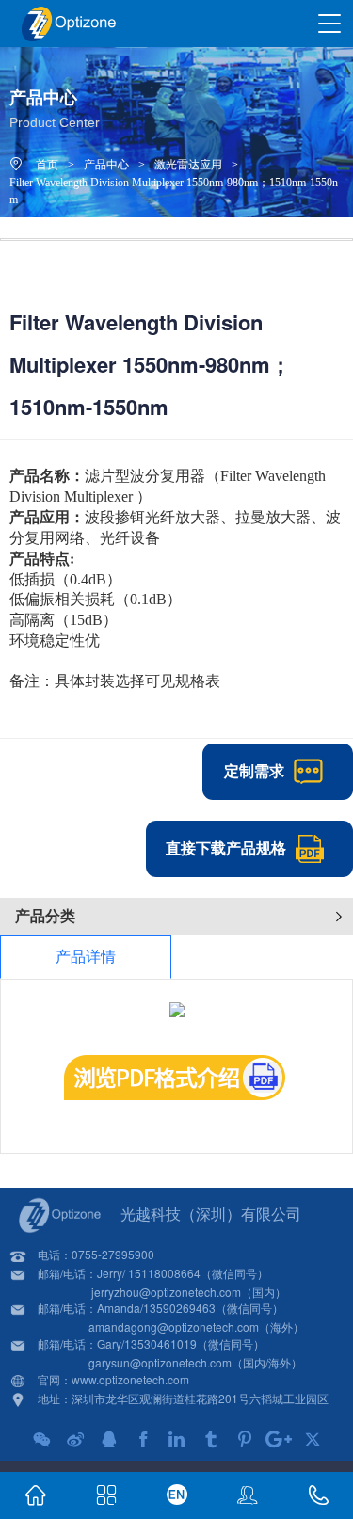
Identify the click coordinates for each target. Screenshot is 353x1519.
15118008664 (164, 1273)
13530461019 (160, 1343)
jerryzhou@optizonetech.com (166, 1292)
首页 (47, 164)
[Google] (279, 1439)
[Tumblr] (211, 1439)
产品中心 (106, 164)
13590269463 (179, 1308)
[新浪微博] (75, 1439)
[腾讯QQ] (109, 1439)
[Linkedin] (177, 1439)
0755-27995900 (113, 1254)
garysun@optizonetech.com (160, 1362)
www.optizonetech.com (130, 1379)
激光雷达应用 (188, 164)
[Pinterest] (245, 1439)
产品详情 (86, 957)
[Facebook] (143, 1439)
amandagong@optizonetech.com (173, 1327)
